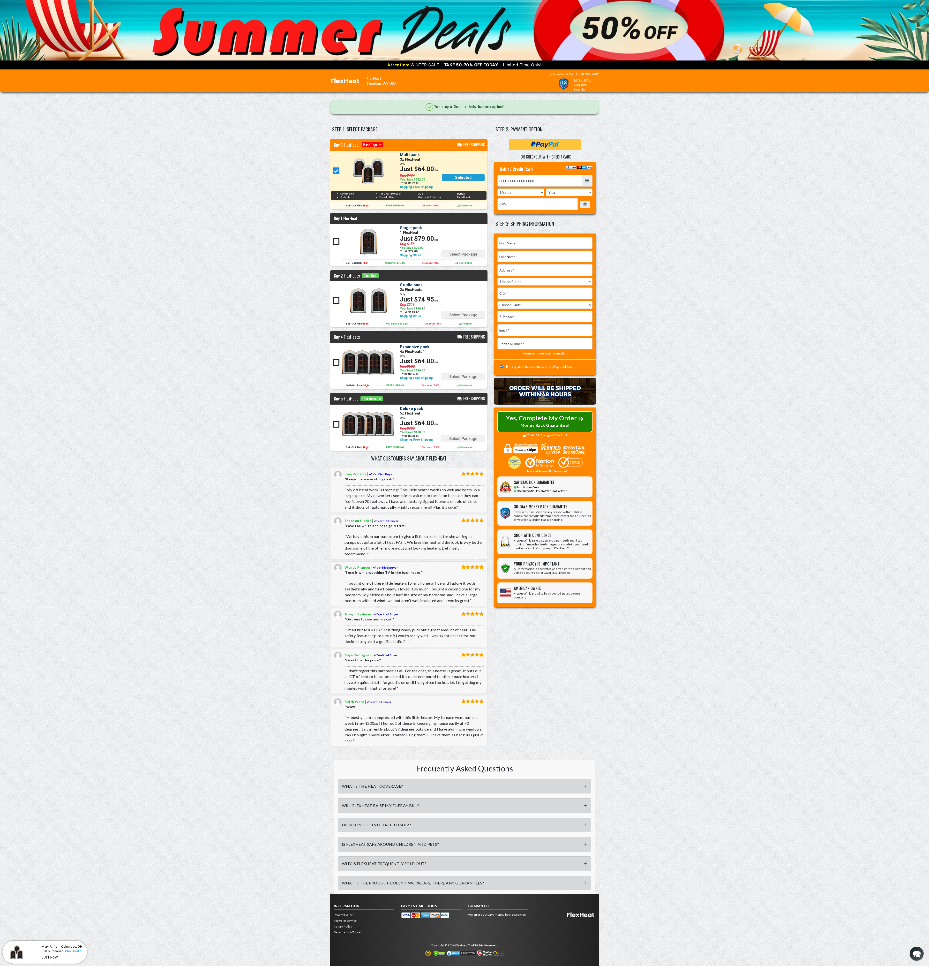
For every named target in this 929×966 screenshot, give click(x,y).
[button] (917, 954)
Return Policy (343, 926)
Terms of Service (345, 920)
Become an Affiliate (347, 932)
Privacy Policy (343, 915)
